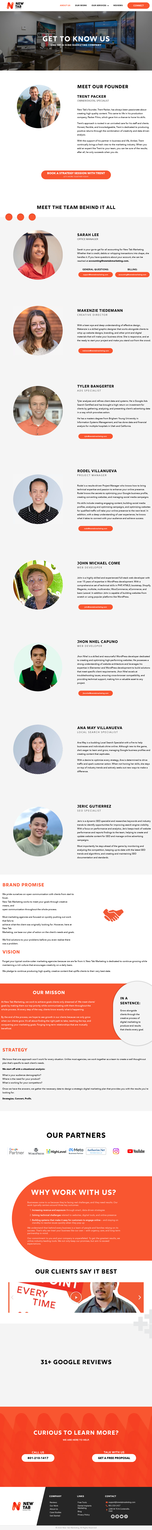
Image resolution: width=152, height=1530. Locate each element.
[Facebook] (113, 1516)
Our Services (99, 5)
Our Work (81, 5)
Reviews (118, 5)
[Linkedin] (117, 1516)
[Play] (76, 1297)
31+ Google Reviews (76, 1362)
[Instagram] (126, 1516)
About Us (65, 5)
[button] (12, 1297)
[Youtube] (122, 1516)
